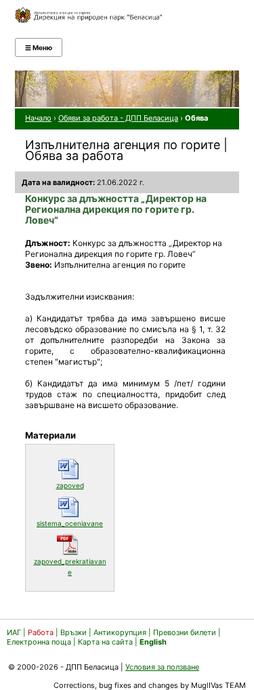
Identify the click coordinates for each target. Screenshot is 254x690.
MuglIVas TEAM (218, 685)
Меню (38, 47)
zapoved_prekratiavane (70, 566)
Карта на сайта (105, 642)
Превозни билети (184, 632)
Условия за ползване (162, 667)
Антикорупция (119, 632)
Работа (41, 632)
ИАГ (14, 632)
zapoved (81, 485)
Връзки (73, 632)
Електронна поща (40, 642)
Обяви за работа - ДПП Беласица (118, 118)
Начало (38, 118)
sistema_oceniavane (72, 523)
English (153, 642)
